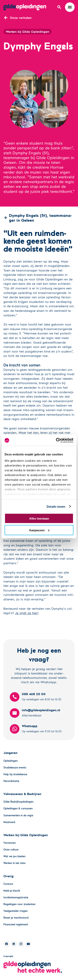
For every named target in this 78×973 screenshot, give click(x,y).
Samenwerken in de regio (18, 815)
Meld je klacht (11, 890)
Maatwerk (9, 822)
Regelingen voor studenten (19, 904)
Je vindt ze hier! (27, 613)
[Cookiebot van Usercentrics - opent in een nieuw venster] (56, 440)
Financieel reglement (15, 924)
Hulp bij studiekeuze (15, 774)
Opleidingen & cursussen (18, 808)
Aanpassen (37, 530)
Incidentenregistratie (15, 897)
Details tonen (56, 506)
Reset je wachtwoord (16, 917)
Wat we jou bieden (14, 856)
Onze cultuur (11, 849)
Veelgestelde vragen (15, 910)
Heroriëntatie (11, 781)
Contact (8, 883)
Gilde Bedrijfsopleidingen (18, 801)
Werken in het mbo (14, 863)
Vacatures (9, 842)
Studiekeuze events (14, 767)
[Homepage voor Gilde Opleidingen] (24, 7)
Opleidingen (10, 760)
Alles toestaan (39, 518)
